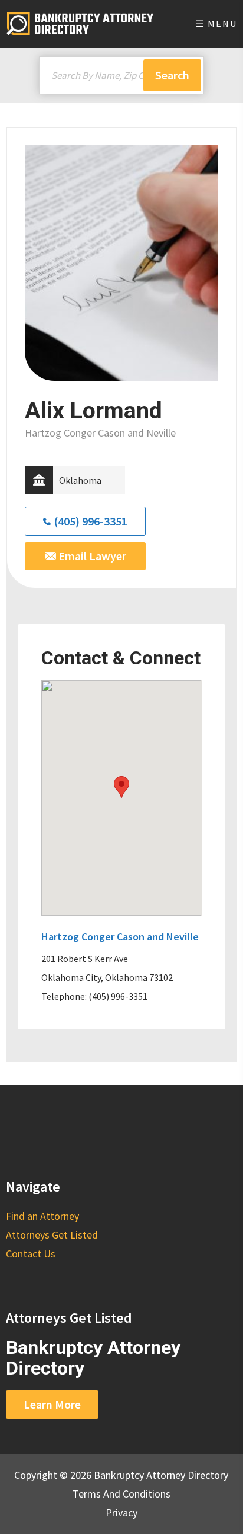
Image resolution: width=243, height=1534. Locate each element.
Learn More (52, 1404)
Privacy (121, 1512)
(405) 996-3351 (90, 521)
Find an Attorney (42, 1216)
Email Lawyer (91, 555)
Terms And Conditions (121, 1493)
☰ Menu (216, 23)
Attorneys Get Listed (52, 1235)
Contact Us (30, 1253)
